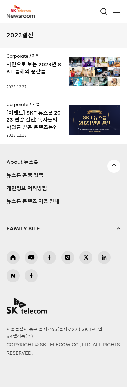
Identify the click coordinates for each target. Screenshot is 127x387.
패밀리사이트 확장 (63, 229)
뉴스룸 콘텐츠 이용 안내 (33, 201)
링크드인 (104, 257)
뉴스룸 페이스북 (31, 275)
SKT (23, 11)
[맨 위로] (113, 166)
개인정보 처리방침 (27, 188)
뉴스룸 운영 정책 (25, 175)
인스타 (67, 257)
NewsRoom (21, 15)
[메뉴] (116, 11)
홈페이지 (13, 257)
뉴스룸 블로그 (13, 275)
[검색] (103, 11)
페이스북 (49, 257)
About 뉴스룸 (22, 162)
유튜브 (31, 257)
